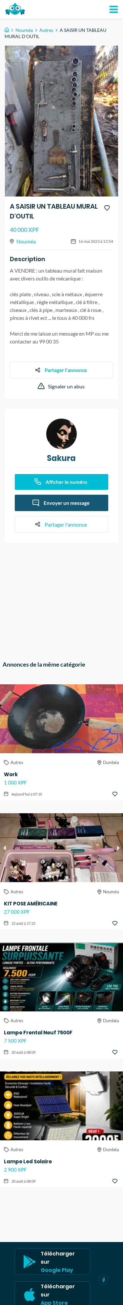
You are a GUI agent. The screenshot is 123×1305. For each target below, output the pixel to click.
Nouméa (24, 30)
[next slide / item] (110, 116)
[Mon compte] (113, 9)
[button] (50, 876)
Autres (46, 30)
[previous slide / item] (4, 847)
